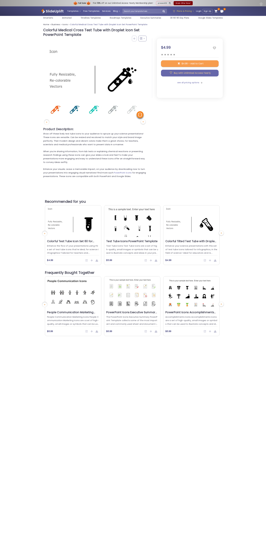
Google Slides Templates (210, 18)
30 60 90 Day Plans (179, 18)
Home (46, 24)
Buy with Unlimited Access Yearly (192, 73)
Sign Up (207, 11)
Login (199, 11)
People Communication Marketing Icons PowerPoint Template (70, 314)
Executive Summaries (150, 18)
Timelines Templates (91, 18)
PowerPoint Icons (123, 172)
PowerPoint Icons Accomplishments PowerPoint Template (189, 314)
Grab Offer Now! (183, 3)
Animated (67, 18)
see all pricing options (188, 82)
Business (56, 24)
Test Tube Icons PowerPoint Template (132, 241)
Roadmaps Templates (120, 18)
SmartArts (48, 18)
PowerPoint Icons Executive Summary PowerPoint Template (131, 314)
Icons (65, 24)
